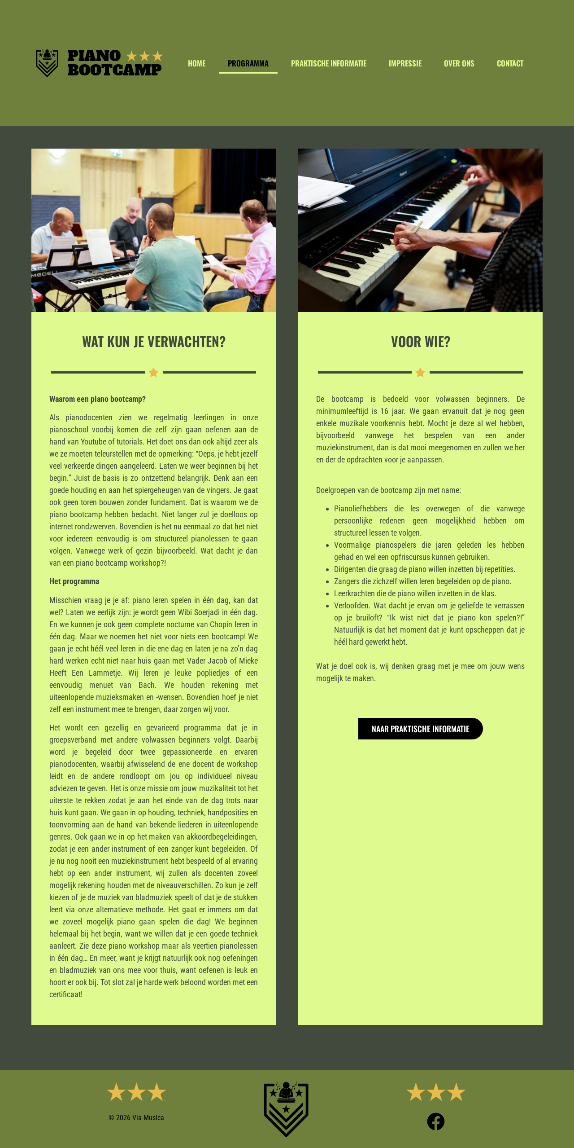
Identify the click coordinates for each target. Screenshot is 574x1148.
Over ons (459, 63)
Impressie (405, 63)
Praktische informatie (328, 63)
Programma (248, 63)
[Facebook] (436, 1121)
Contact (510, 63)
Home (196, 63)
